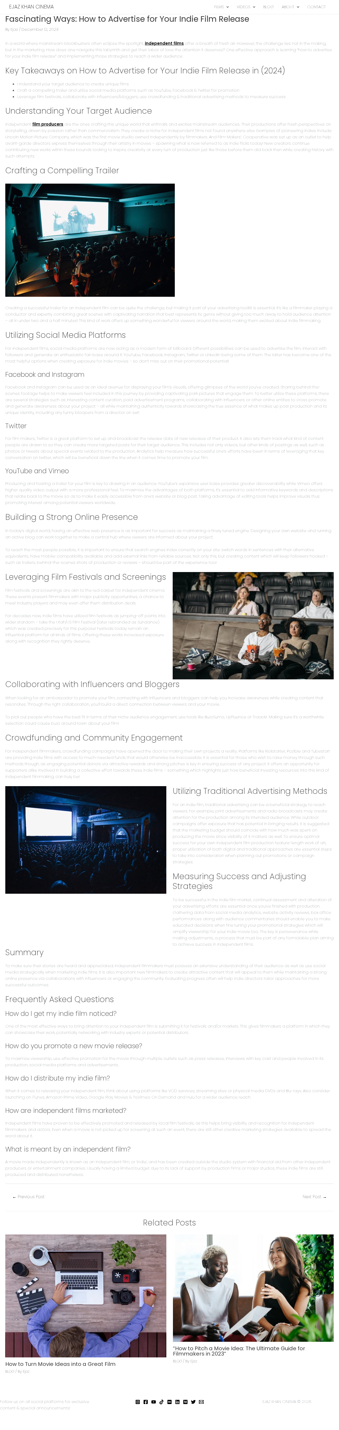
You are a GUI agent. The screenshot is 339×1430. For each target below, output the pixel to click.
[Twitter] (193, 1402)
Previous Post (28, 1197)
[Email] (201, 1402)
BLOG (268, 7)
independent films (164, 43)
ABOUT (288, 7)
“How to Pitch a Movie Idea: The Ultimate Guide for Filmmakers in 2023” (239, 1351)
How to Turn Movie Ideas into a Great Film (60, 1364)
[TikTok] (161, 1402)
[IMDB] (169, 1402)
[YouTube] (153, 1402)
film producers (47, 124)
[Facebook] (145, 1402)
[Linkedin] (177, 1402)
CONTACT (316, 7)
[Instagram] (137, 1402)
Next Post (315, 1197)
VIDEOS (243, 7)
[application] (226, 7)
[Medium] (185, 1402)
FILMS (219, 7)
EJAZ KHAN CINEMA (31, 6)
